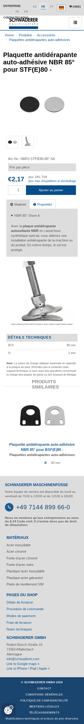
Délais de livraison (19, 602)
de (17, 11)
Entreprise (12, 6)
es (35, 6)
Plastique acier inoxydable (25, 571)
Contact (44, 688)
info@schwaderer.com (22, 659)
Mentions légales (44, 706)
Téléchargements (44, 712)
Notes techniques (19, 629)
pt (51, 6)
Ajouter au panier (51, 190)
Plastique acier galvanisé (24, 578)
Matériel (19, 204)
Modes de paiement (20, 616)
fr (43, 6)
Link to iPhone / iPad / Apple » (28, 668)
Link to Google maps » (22, 664)
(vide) (76, 6)
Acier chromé (16, 551)
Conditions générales (44, 694)
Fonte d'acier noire (19, 565)
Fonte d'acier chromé (21, 558)
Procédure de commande (25, 609)
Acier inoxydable (18, 545)
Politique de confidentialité (44, 700)
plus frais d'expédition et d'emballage (52, 181)
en (26, 11)
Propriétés (44, 204)
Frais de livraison (18, 622)
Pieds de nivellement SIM (25, 584)
